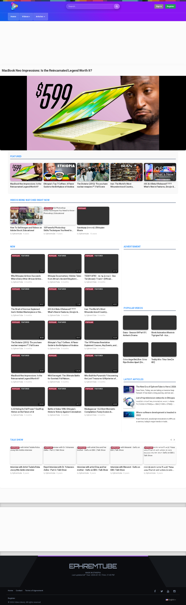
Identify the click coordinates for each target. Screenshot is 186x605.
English (171, 600)
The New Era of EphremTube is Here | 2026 (156, 387)
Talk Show (16, 439)
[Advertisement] (93, 43)
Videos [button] (25, 16)
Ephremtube (17, 234)
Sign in (159, 6)
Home (13, 16)
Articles (40, 16)
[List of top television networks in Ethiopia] (129, 403)
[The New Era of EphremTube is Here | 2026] (129, 389)
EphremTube (18, 282)
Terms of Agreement (34, 591)
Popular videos (133, 308)
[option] (26, 176)
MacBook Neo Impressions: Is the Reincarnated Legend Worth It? (47, 70)
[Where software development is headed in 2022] (129, 414)
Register (170, 6)
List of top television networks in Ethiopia (155, 398)
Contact (19, 591)
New (12, 246)
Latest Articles (133, 379)
